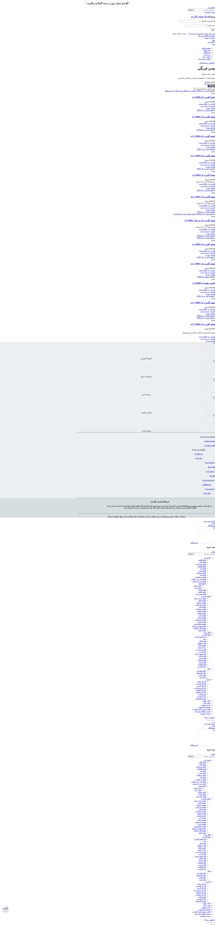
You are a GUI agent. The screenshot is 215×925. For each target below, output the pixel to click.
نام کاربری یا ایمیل (207, 21)
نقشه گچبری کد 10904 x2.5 (203, 136)
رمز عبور (211, 25)
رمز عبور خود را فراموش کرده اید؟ (202, 34)
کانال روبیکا (211, 467)
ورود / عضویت (205, 714)
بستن (213, 552)
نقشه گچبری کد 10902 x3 (203, 175)
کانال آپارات (206, 493)
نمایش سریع (210, 108)
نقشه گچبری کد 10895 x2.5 (203, 303)
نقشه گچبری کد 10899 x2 (203, 244)
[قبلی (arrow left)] (214, 924)
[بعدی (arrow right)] (212, 924)
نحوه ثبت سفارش (209, 441)
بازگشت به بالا (209, 717)
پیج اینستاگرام (206, 485)
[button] (207, 106)
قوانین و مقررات (210, 445)
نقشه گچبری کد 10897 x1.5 (203, 264)
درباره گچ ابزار (198, 454)
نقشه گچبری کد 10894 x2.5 (203, 324)
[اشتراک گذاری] (212, 922)
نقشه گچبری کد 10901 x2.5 (203, 197)
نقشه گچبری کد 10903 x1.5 (203, 156)
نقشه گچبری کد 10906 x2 (203, 97)
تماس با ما (198, 458)
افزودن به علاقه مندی (207, 104)
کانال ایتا (212, 476)
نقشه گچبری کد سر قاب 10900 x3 (200, 220)
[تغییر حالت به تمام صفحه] (210, 922)
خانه (213, 74)
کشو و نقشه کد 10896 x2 (203, 283)
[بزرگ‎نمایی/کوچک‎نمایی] (207, 922)
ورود (212, 29)
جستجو (191, 10)
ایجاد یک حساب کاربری (201, 16)
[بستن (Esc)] (214, 922)
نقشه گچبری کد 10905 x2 (203, 117)
